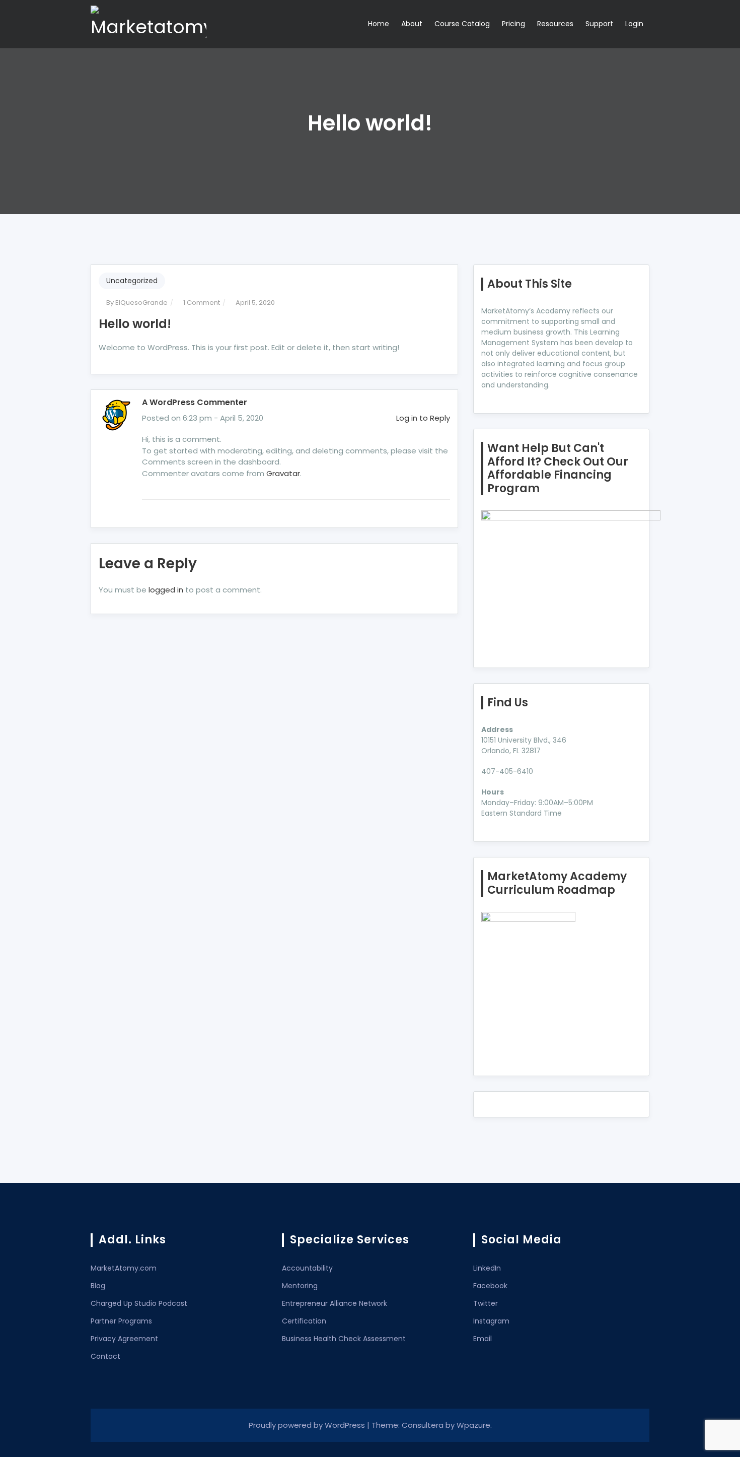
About (411, 24)
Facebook (490, 1286)
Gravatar (283, 473)
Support (599, 24)
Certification (304, 1321)
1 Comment (201, 302)
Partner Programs (121, 1321)
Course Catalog (462, 24)
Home (378, 24)
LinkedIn (487, 1268)
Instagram (491, 1321)
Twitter (485, 1303)
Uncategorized (132, 281)
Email (482, 1339)
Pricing (513, 24)
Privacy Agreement (124, 1339)
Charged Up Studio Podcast (139, 1303)
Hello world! (135, 323)
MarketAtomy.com (124, 1268)
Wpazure (473, 1425)
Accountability (307, 1268)
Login (634, 24)
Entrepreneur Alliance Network (334, 1303)
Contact (105, 1356)
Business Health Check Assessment (344, 1339)
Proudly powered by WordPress (308, 1425)
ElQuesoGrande (141, 302)
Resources (555, 24)
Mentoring (300, 1286)
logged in (166, 589)
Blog (98, 1286)
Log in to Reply (423, 418)
